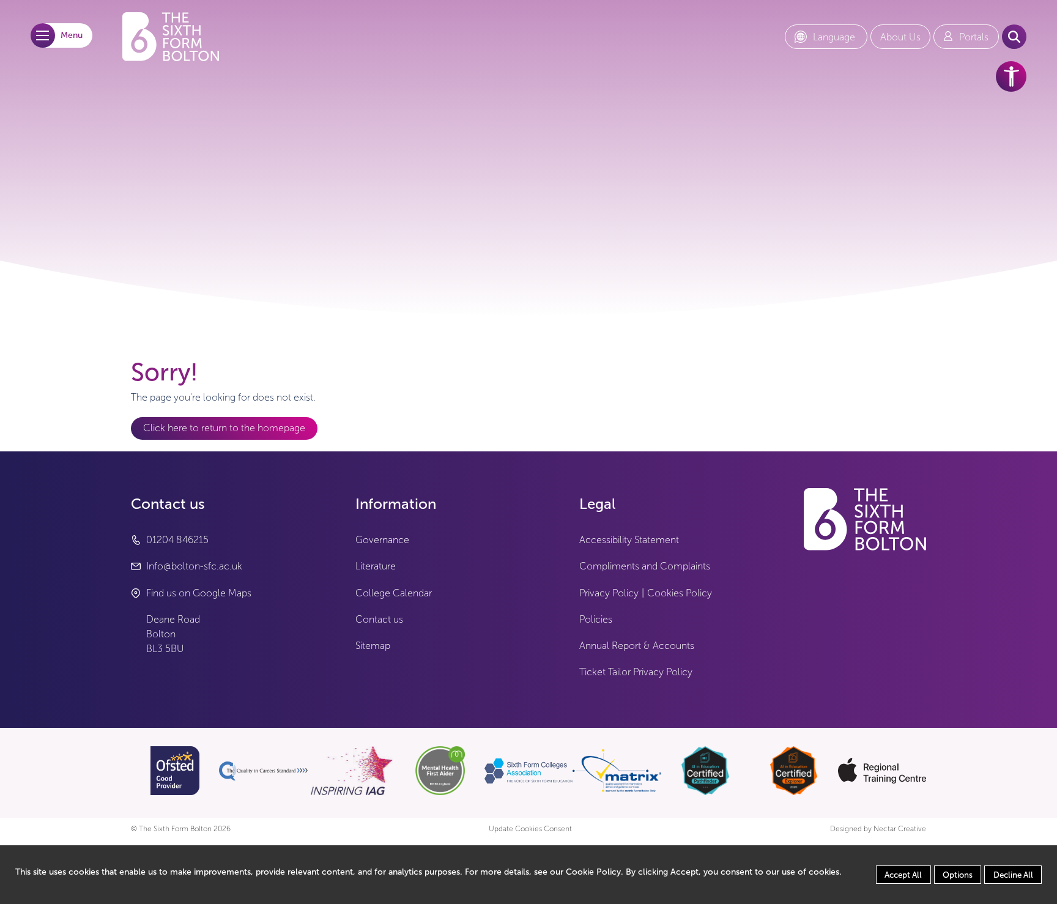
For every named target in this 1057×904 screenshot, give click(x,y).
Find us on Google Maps (198, 593)
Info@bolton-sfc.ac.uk (194, 566)
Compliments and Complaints (644, 566)
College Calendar (393, 593)
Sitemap (372, 645)
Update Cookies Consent (530, 829)
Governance (382, 540)
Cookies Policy (679, 593)
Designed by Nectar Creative (878, 829)
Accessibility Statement (629, 540)
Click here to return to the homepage (224, 428)
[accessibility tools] (1011, 76)
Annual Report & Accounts (636, 645)
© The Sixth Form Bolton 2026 (181, 829)
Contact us (379, 619)
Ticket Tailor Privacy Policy (635, 672)
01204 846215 (177, 540)
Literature (375, 566)
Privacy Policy (609, 593)
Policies (595, 619)
